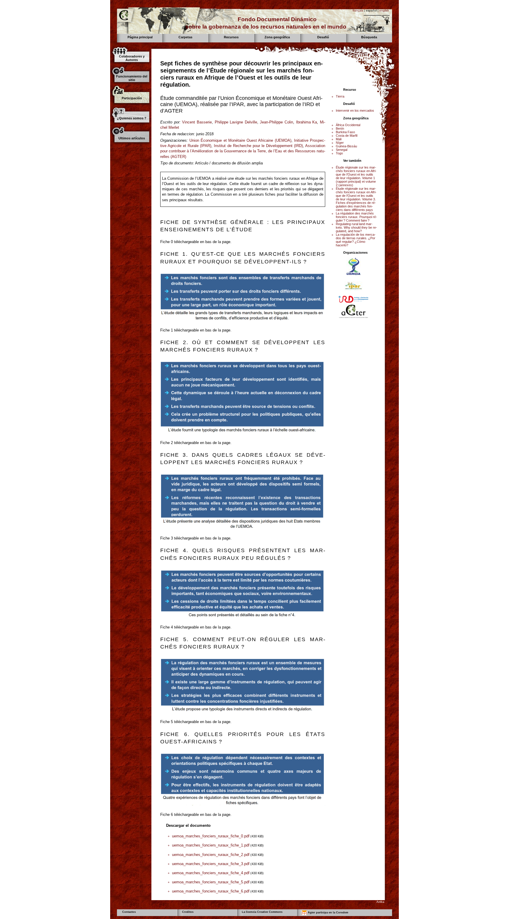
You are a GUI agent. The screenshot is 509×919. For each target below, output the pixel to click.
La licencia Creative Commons (262, 911)
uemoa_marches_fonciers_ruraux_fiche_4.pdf (210, 873)
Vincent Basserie (197, 122)
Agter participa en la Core (327, 912)
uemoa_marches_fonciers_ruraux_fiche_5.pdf (210, 882)
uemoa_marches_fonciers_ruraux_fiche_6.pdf (210, 891)
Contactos (129, 911)
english (384, 10)
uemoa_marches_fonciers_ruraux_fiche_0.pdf (210, 836)
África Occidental (348, 125)
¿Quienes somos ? (131, 118)
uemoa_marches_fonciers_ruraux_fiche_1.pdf (210, 845)
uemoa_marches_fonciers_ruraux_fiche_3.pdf (210, 864)
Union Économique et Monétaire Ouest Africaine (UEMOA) (240, 140)
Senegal (341, 149)
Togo (339, 153)
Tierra (340, 96)
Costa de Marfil (346, 135)
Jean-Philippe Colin (276, 122)
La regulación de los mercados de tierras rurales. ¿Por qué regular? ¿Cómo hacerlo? (356, 240)
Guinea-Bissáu (346, 146)
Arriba (380, 901)
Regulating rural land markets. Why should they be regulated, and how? (356, 227)
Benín (340, 128)
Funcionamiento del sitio (131, 78)
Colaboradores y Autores (132, 58)
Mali (338, 139)
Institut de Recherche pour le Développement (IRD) (258, 145)
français (358, 10)
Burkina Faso (345, 132)
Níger (340, 142)
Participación (132, 98)
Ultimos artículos (131, 138)
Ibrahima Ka (306, 122)
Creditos (188, 911)
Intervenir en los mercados (355, 110)
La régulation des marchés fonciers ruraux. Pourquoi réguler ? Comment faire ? (356, 217)
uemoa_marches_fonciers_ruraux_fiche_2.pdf (210, 854)
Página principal (140, 37)
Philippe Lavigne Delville (236, 122)
